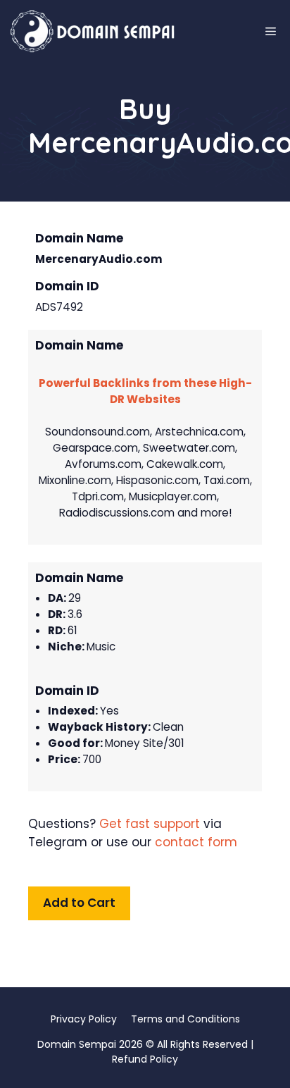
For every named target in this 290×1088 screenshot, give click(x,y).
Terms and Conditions (185, 1019)
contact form (196, 842)
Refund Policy (145, 1059)
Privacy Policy (84, 1019)
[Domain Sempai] (93, 31)
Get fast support (149, 823)
